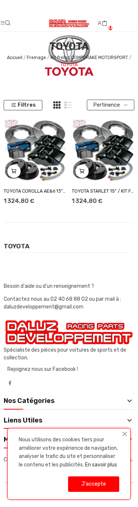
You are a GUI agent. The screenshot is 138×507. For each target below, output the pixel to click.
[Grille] (57, 105)
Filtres (27, 105)
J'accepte (93, 484)
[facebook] (10, 383)
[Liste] (68, 105)
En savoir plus (101, 465)
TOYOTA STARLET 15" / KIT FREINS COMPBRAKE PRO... (103, 191)
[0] (104, 24)
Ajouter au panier (14, 171)
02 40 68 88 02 (69, 299)
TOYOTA (16, 246)
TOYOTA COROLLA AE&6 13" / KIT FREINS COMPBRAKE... (35, 191)
